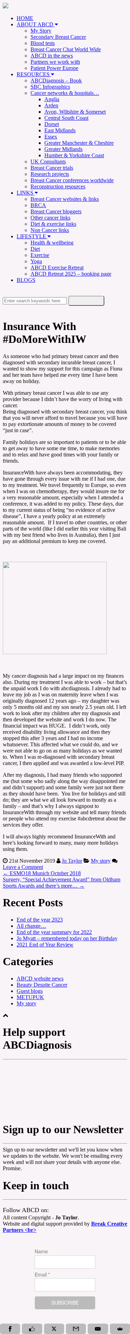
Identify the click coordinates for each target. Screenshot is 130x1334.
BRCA (38, 205)
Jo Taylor (72, 861)
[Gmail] (76, 1329)
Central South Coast (66, 118)
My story (101, 861)
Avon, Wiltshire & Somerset (75, 112)
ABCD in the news (52, 56)
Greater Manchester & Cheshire (79, 143)
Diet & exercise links (53, 224)
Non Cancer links (50, 230)
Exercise (40, 255)
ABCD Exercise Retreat (57, 267)
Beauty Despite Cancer (42, 985)
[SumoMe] (120, 1329)
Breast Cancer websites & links (65, 199)
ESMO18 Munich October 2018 (42, 873)
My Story (41, 31)
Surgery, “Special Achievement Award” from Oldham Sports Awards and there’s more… (61, 883)
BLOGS (26, 280)
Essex (50, 137)
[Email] (98, 1329)
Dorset (51, 124)
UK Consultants (48, 161)
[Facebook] (10, 1329)
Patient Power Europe (54, 68)
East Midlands (60, 130)
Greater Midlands (63, 149)
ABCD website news (40, 978)
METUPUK (30, 997)
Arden (51, 105)
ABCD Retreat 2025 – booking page (71, 274)
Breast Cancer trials (52, 168)
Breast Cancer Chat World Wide (66, 49)
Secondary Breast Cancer (58, 37)
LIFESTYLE (32, 236)
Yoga (36, 261)
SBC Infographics (50, 87)
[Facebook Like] (32, 1329)
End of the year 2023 (40, 920)
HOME (25, 18)
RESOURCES (34, 74)
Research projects (50, 174)
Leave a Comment (23, 867)
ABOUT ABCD (36, 24)
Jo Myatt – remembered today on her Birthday (67, 938)
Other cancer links (50, 218)
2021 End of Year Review (45, 945)
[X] (54, 1329)
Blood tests (43, 43)
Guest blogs (30, 991)
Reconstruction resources (58, 186)
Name (41, 1251)
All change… (31, 926)
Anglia (51, 99)
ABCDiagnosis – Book (56, 80)
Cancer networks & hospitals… (65, 93)
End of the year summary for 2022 (54, 932)
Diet (35, 249)
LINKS (26, 193)
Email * (42, 1274)
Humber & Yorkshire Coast (74, 155)
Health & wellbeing (52, 243)
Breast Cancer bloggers (56, 211)
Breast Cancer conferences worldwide (72, 180)
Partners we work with (55, 62)
